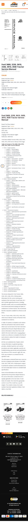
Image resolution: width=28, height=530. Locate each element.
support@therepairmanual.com (14, 459)
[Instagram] (17, 443)
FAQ (14, 472)
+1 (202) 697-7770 (14, 458)
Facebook (3, 108)
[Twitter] (10, 443)
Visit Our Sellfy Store (14, 490)
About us (14, 463)
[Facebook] (7, 443)
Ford (8, 97)
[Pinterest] (20, 443)
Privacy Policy (14, 480)
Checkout (14, 489)
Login (14, 474)
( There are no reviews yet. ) (14, 71)
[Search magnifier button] (2, 166)
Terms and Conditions (14, 483)
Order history (14, 470)
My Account (14, 466)
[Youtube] (13, 443)
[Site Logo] (14, 4)
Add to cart (17, 102)
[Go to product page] (7, 408)
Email (8, 108)
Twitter (5, 108)
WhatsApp (11, 108)
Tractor (12, 80)
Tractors (11, 97)
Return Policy (14, 481)
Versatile (9, 414)
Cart (14, 487)
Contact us (14, 465)
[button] (3, 4)
